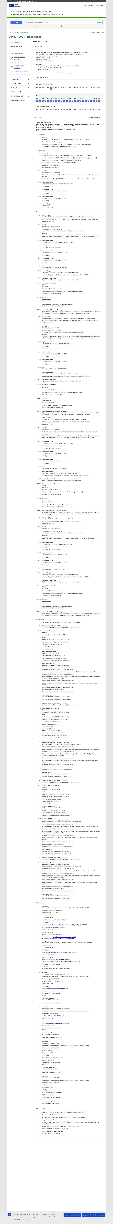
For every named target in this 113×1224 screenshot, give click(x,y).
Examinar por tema (68, 26)
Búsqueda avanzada (44, 26)
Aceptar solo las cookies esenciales (93, 1215)
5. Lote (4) (14, 87)
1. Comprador (15, 79)
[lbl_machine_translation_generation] (54, 106)
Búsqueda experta (56, 26)
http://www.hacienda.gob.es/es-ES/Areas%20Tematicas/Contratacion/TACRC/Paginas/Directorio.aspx (61, 960)
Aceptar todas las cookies (72, 1215)
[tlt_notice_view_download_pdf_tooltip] (37, 100)
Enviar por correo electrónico (19, 67)
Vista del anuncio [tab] (14, 42)
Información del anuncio (18, 100)
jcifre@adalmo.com (57, 1057)
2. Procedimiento (16, 83)
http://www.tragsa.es (58, 934)
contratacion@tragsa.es (54, 67)
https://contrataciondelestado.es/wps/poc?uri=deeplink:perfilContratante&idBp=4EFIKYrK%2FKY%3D (59, 937)
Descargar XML (18, 53)
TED (10, 32)
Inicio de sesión (89, 5)
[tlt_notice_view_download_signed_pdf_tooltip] (51, 89)
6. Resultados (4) (16, 92)
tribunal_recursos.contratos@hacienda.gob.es (64, 952)
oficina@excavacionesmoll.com (60, 1023)
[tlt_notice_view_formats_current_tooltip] (99, 118)
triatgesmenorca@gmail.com (60, 988)
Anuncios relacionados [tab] (16, 46)
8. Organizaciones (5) (17, 96)
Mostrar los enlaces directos (19, 58)
